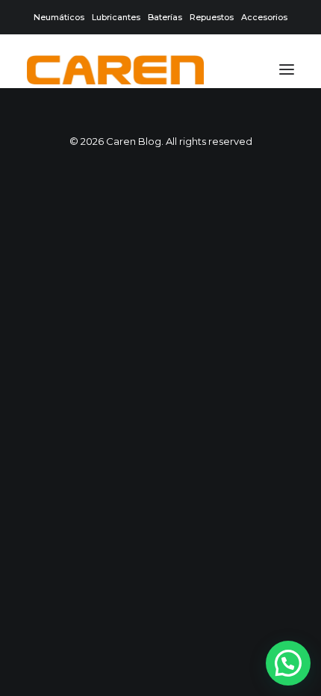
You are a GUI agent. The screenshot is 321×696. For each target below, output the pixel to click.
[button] (286, 69)
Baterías (165, 17)
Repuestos (212, 17)
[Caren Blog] (115, 69)
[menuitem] (59, 17)
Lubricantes (116, 17)
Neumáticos (59, 17)
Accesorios (264, 17)
